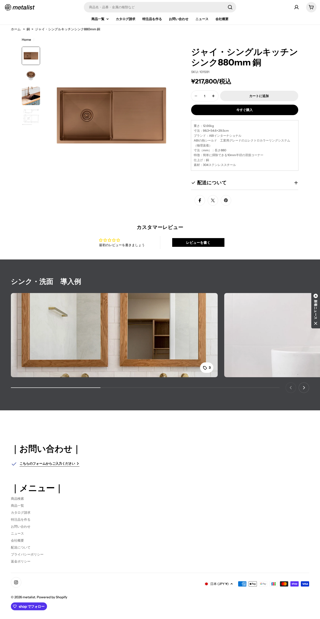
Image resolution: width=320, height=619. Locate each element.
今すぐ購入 (244, 110)
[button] (315, 309)
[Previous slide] (291, 387)
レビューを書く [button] (198, 242)
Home (26, 40)
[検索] (230, 7)
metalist (29, 597)
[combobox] (160, 7)
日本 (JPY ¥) (219, 584)
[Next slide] (304, 387)
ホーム (16, 29)
